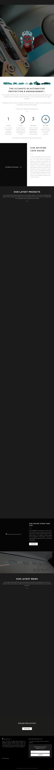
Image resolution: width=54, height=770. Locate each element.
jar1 (27, 627)
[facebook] (3, 761)
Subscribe (40, 754)
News (4, 612)
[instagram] (7, 761)
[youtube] (9, 761)
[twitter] (5, 761)
